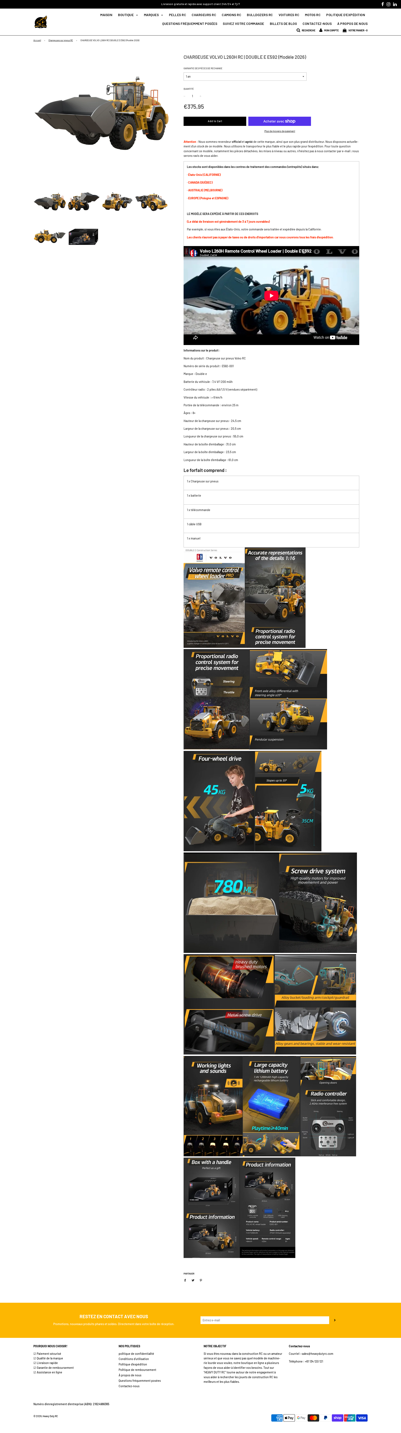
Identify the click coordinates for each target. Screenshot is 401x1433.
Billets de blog (283, 24)
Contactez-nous (317, 24)
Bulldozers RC (260, 15)
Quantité (189, 88)
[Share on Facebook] (186, 1280)
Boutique (126, 15)
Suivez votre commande (243, 24)
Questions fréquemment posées (189, 24)
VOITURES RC (289, 15)
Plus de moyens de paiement (279, 131)
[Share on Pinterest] (201, 1280)
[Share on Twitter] (193, 1280)
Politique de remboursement (137, 1370)
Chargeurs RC (204, 15)
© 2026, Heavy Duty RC (45, 1416)
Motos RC (313, 15)
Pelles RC (177, 15)
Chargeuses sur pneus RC (60, 40)
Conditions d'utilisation (134, 1359)
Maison (106, 15)
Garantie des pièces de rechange (203, 68)
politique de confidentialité (136, 1353)
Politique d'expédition (345, 15)
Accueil (37, 40)
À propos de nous (352, 24)
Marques (152, 15)
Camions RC (231, 15)
